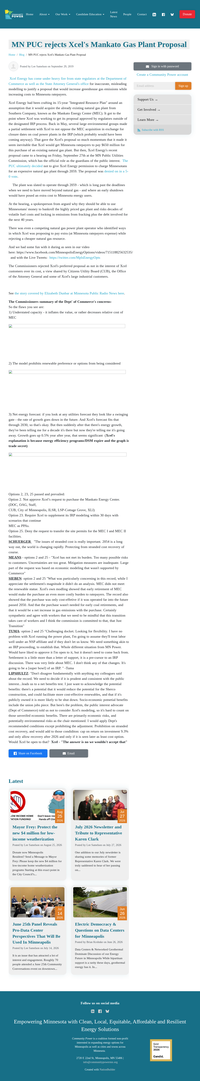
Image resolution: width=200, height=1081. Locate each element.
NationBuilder (107, 1069)
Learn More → (148, 120)
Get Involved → (149, 109)
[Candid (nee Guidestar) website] (161, 1050)
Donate (187, 14)
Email (71, 753)
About (43, 14)
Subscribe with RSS (152, 129)
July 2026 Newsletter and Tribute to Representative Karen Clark (98, 832)
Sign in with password (165, 66)
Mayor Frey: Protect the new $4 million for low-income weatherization (34, 832)
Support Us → (148, 99)
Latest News (113, 14)
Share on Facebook (30, 753)
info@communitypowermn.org (100, 1062)
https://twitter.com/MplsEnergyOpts (74, 257)
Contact (142, 14)
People (127, 14)
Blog (21, 54)
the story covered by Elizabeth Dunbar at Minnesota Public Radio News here (69, 293)
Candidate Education (89, 14)
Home (29, 14)
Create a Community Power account (162, 75)
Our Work (61, 14)
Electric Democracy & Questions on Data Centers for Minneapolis (99, 930)
